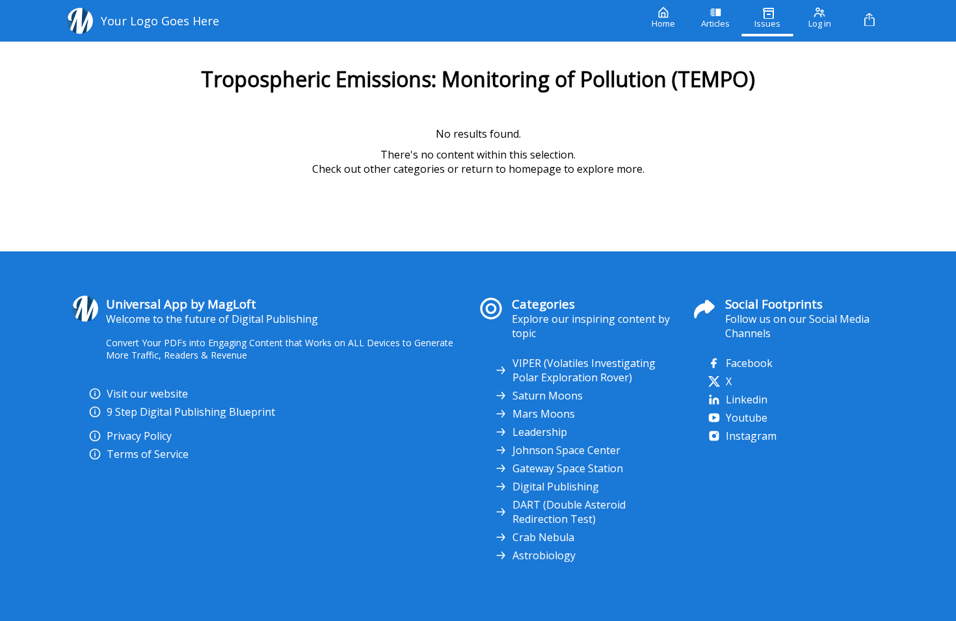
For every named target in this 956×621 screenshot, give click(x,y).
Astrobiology (544, 555)
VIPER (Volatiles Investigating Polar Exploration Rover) (584, 370)
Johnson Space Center (566, 450)
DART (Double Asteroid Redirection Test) (569, 512)
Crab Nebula (543, 537)
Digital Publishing (555, 486)
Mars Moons (543, 414)
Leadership (539, 432)
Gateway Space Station (567, 468)
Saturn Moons (547, 395)
